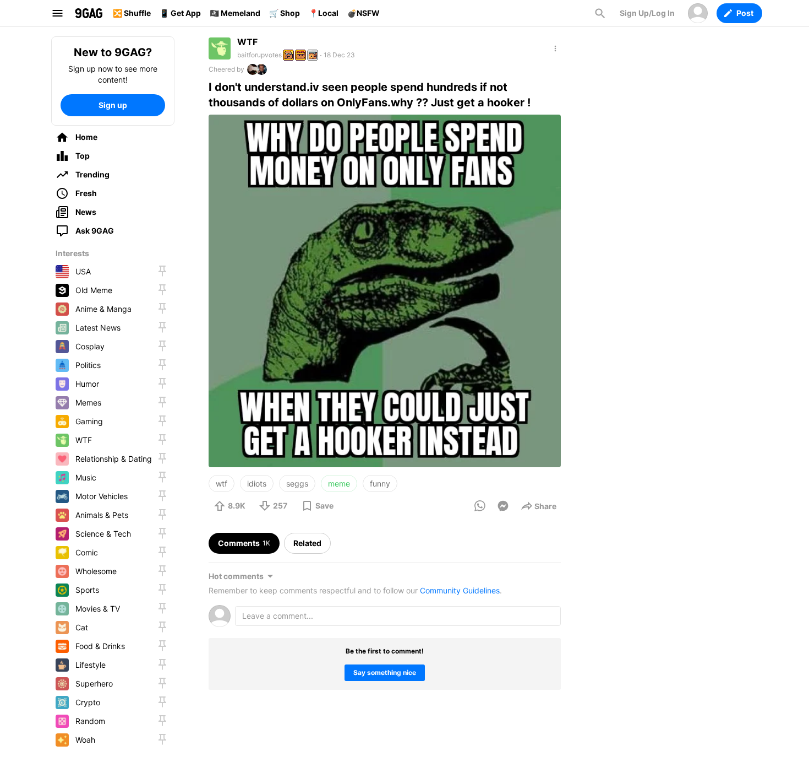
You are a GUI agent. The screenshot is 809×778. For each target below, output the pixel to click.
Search (600, 13)
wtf (221, 483)
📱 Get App (180, 13)
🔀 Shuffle (132, 13)
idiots (256, 483)
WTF (247, 41)
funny (380, 483)
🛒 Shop (284, 13)
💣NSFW (363, 13)
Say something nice (384, 672)
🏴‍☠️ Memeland (235, 13)
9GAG (88, 13)
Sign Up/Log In (647, 13)
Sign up (113, 105)
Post (744, 13)
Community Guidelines (460, 590)
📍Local (323, 13)
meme (339, 483)
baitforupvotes (259, 55)
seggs (297, 483)
